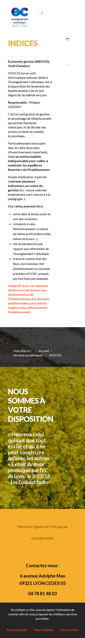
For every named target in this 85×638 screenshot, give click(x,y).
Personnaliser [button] (69, 630)
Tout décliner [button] (43, 630)
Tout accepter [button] (16, 630)
